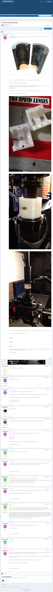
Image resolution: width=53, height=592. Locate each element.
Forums (2, 17)
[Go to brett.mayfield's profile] (5, 369)
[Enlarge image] (30, 58)
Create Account (49, 1)
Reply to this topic (48, 28)
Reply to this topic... (8, 580)
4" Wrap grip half (11, 337)
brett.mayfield (4, 366)
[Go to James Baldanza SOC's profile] (5, 410)
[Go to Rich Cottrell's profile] (5, 422)
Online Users (12, 17)
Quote (11, 374)
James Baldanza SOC (5, 407)
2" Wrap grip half (11, 346)
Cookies (30, 589)
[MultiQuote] (9, 358)
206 (5, 457)
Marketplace (9, 15)
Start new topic (41, 28)
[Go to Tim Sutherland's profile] (3, 25)
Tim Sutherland (7, 24)
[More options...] (50, 34)
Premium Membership (15, 15)
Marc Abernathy (5, 377)
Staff (9, 17)
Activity (6, 15)
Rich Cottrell (5, 419)
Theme (23, 589)
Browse (3, 15)
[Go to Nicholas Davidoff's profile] (5, 452)
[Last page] (6, 31)
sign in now (18, 577)
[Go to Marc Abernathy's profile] (5, 380)
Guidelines (6, 17)
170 (5, 426)
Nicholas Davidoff (5, 449)
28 (5, 41)
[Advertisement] (26, 9)
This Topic (48, 15)
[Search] (51, 15)
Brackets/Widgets (10, 25)
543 (5, 385)
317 (5, 373)
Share (44, 25)
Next (4, 573)
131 (5, 415)
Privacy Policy (26, 589)
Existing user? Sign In (43, 1)
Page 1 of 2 (9, 573)
